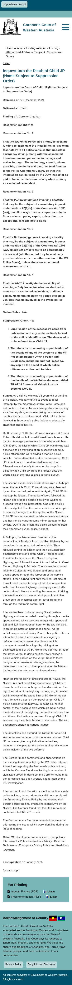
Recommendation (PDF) (24, 896)
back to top (11, 870)
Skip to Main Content (14, 4)
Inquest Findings (27, 48)
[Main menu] (66, 27)
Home (10, 48)
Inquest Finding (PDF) (23, 891)
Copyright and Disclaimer (41, 964)
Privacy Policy (13, 964)
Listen (51, 891)
